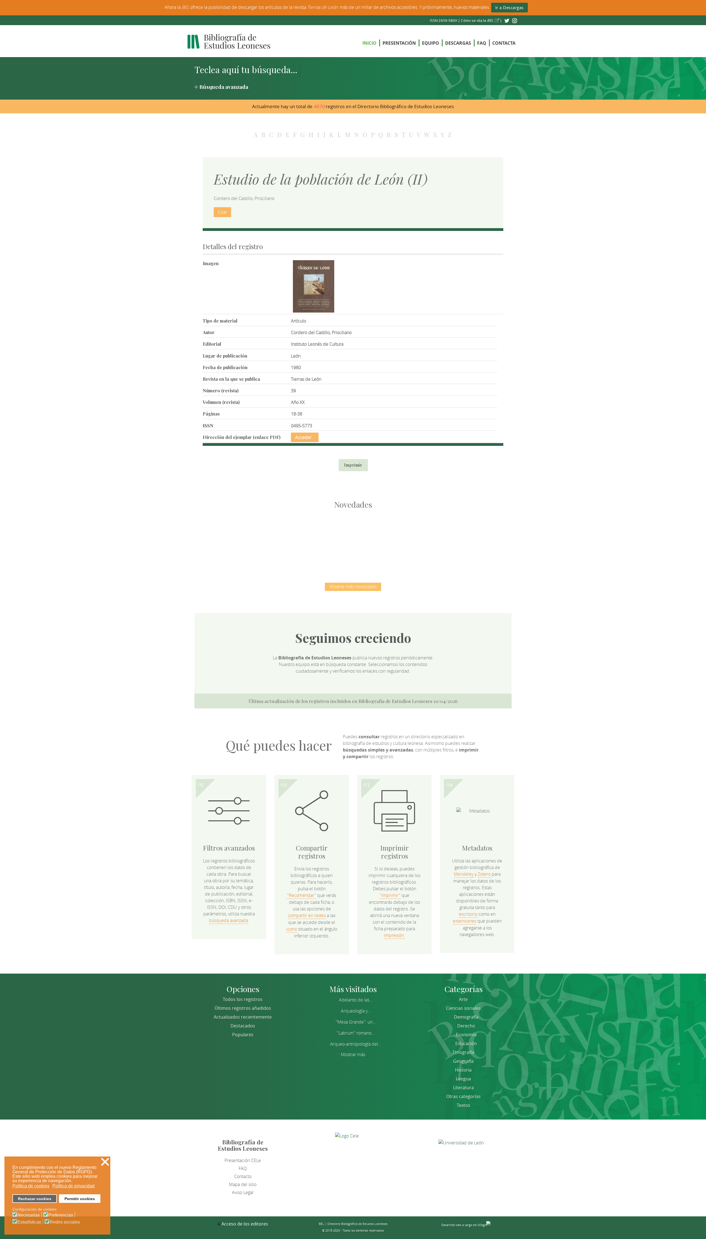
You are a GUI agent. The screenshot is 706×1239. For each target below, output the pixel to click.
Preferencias (60, 1215)
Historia (463, 1070)
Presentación (399, 43)
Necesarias (28, 1215)
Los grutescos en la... (295, 540)
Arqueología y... (356, 1011)
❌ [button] (105, 1162)
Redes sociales (65, 1222)
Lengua (463, 1079)
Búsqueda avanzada (223, 86)
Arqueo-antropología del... (355, 1044)
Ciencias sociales (463, 1008)
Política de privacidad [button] (73, 1186)
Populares (242, 1035)
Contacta (503, 43)
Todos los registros (243, 999)
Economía (466, 1035)
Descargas (458, 43)
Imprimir (353, 465)
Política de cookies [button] (30, 1186)
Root (246, 550)
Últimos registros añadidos (243, 1008)
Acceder (303, 437)
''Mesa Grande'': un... (356, 1022)
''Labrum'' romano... (356, 1033)
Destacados (243, 1026)
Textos (463, 1105)
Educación (466, 1043)
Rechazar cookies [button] (34, 1199)
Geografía (463, 1061)
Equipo (430, 43)
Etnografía (463, 1052)
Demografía (466, 1017)
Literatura (463, 1088)
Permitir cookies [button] (80, 1199)
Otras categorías (463, 1096)
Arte (463, 999)
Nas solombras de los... (411, 540)
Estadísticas (29, 1222)
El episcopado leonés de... (237, 540)
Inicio (369, 43)
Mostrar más (353, 1054)
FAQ (481, 43)
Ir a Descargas (509, 7)
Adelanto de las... (356, 1000)
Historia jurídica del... (353, 540)
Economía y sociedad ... (469, 540)
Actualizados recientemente (243, 1017)
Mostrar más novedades (353, 586)
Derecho (466, 1026)
